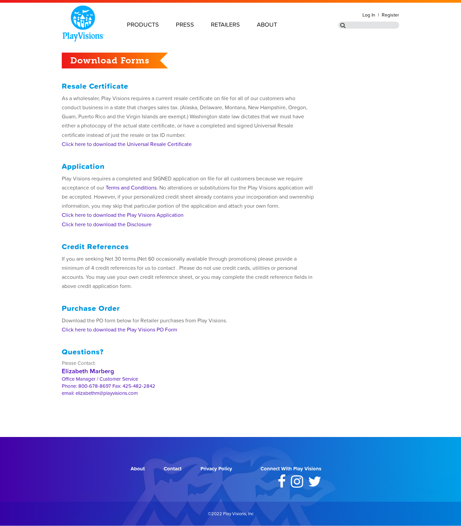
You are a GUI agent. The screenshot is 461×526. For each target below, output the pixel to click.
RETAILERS (225, 24)
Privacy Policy (216, 468)
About (138, 468)
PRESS (185, 24)
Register (390, 14)
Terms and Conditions (131, 187)
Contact (173, 468)
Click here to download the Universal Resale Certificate (127, 144)
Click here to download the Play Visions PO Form (119, 329)
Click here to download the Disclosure (107, 224)
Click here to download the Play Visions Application (123, 215)
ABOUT (267, 24)
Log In (368, 14)
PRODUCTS (143, 24)
